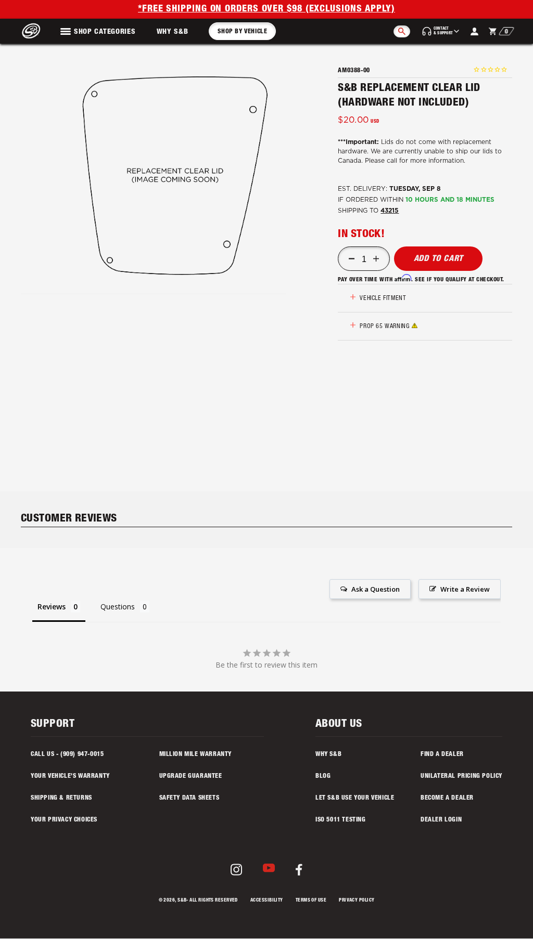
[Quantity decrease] (352, 259)
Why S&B (172, 32)
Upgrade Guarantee (190, 776)
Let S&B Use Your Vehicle (354, 798)
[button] (175, 175)
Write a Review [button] (465, 589)
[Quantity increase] (376, 259)
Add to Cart (439, 259)
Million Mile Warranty (195, 754)
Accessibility (266, 900)
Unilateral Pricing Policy (461, 776)
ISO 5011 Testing (340, 820)
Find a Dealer (442, 754)
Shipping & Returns (61, 798)
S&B (181, 900)
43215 (389, 210)
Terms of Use (311, 900)
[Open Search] (402, 31)
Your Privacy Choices (64, 820)
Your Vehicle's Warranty (70, 776)
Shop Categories (105, 32)
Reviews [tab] (51, 606)
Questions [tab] (117, 606)
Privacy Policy (356, 900)
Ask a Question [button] (375, 589)
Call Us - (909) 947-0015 (67, 754)
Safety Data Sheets (189, 798)
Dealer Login (441, 820)
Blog (323, 776)
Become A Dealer (447, 798)
